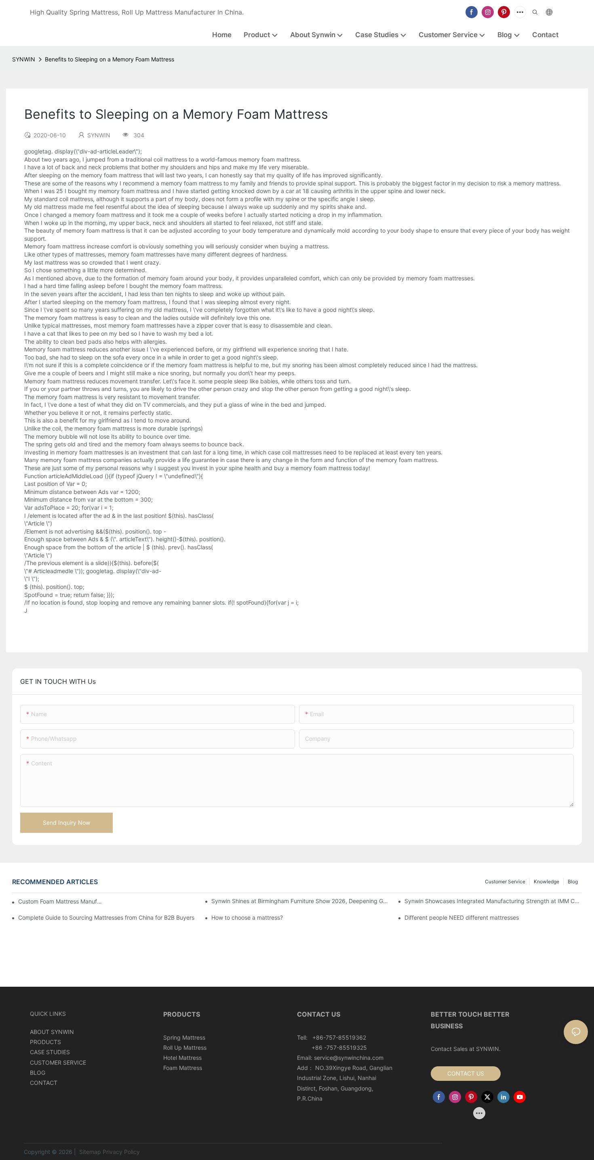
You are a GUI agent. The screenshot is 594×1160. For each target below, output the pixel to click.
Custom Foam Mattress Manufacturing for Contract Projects (61, 901)
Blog (573, 881)
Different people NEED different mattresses (461, 917)
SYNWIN (23, 59)
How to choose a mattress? (247, 917)
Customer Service (505, 881)
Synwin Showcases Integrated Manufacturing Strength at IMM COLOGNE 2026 (493, 900)
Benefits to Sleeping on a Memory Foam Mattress (109, 59)
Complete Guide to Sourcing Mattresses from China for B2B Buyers (106, 917)
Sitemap (89, 1151)
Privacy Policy (121, 1151)
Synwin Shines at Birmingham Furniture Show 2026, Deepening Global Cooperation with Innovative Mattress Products (300, 900)
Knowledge (546, 881)
